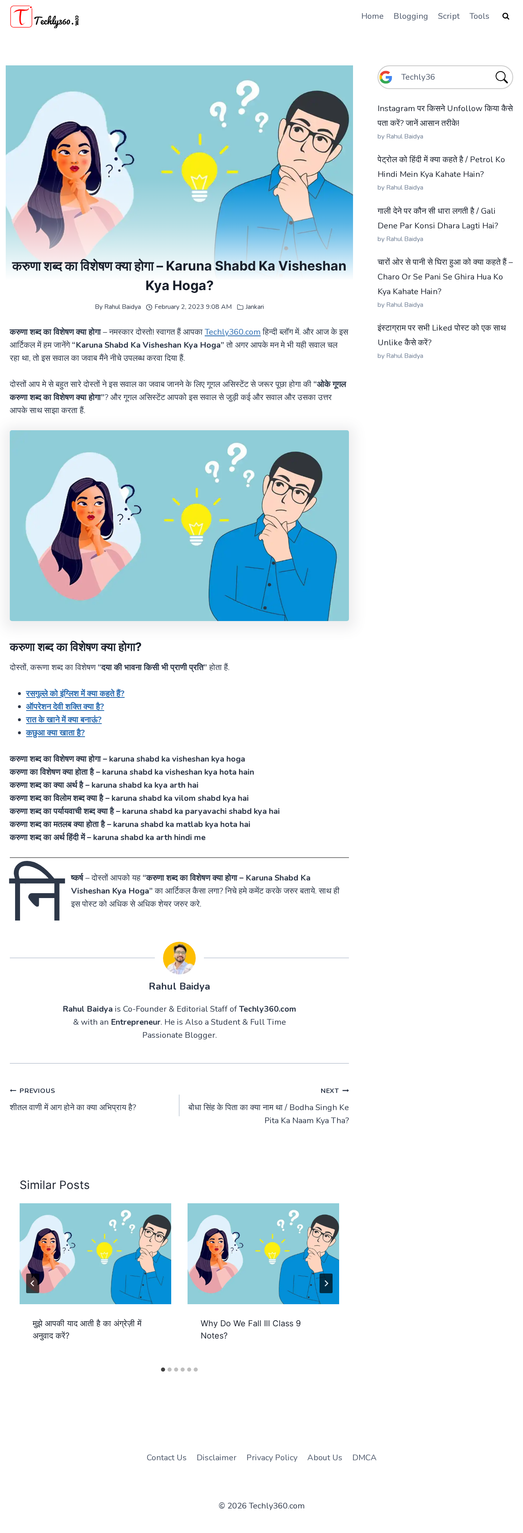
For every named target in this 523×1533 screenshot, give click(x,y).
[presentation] (95, 1253)
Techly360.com (233, 331)
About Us (324, 1457)
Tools (479, 16)
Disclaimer (217, 1457)
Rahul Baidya (122, 306)
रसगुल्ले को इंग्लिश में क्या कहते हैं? (75, 693)
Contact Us (167, 1457)
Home (372, 16)
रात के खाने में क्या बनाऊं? (64, 719)
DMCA (364, 1457)
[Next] (326, 1283)
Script (449, 16)
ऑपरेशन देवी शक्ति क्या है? (65, 706)
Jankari (255, 306)
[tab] (163, 1370)
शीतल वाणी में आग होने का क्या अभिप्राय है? (73, 1099)
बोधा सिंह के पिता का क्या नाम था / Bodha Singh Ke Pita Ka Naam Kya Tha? (268, 1106)
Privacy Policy (271, 1457)
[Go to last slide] (32, 1283)
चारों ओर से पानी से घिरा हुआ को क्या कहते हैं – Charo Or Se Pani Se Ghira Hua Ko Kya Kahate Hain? (445, 277)
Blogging (410, 16)
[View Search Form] (505, 16)
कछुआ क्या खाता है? (55, 732)
